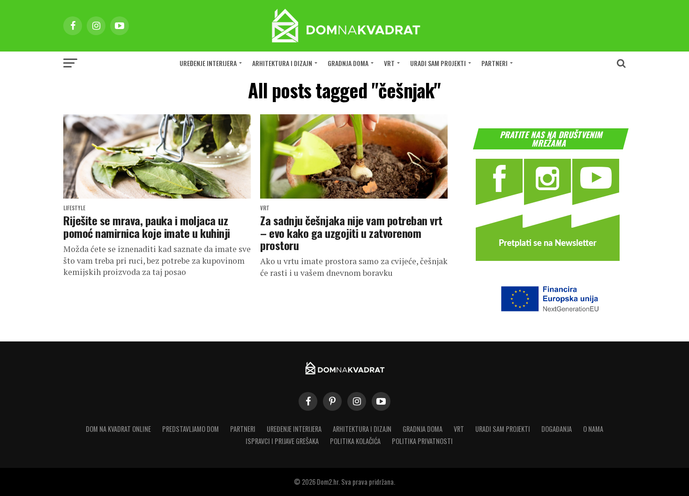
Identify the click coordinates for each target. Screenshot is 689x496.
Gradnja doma (348, 63)
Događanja (556, 429)
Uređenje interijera (208, 63)
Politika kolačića (355, 441)
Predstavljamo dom (190, 429)
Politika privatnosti (422, 441)
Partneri (494, 63)
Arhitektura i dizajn (282, 63)
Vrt (389, 63)
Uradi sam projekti (438, 63)
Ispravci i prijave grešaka (282, 441)
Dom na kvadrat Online (118, 429)
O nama (593, 429)
